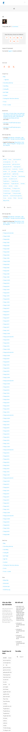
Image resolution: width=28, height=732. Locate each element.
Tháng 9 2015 (6, 358)
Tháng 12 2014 (6, 377)
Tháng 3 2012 (6, 465)
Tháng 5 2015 (6, 368)
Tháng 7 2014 (6, 393)
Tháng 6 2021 (6, 270)
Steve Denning (22, 176)
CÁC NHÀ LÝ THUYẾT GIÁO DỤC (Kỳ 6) (11, 122)
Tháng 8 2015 (6, 362)
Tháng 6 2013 (6, 427)
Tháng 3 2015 (6, 371)
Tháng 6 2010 (6, 531)
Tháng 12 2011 (6, 475)
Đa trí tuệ (20, 198)
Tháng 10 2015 (6, 355)
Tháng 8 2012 (6, 456)
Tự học (4, 198)
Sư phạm (5, 95)
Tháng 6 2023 (6, 245)
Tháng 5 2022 (6, 267)
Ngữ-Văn (7, 79)
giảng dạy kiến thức (7, 166)
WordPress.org (6, 589)
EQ (15, 161)
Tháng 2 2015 (6, 374)
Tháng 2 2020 (6, 274)
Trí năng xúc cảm (16, 188)
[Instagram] (9, 67)
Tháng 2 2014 (6, 409)
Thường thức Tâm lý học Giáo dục (11, 98)
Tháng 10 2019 (6, 280)
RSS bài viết (6, 583)
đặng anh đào (6, 200)
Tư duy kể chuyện (7, 193)
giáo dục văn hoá (16, 164)
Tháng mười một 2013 (8, 415)
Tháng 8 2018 (6, 299)
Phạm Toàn (14, 176)
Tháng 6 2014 (6, 396)
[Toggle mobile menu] (25, 2)
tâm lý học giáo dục (16, 190)
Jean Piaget (5, 92)
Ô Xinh (14, 198)
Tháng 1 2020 (6, 277)
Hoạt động (5, 86)
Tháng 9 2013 (6, 421)
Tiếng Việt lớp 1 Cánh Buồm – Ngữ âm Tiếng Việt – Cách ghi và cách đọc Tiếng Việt (14, 138)
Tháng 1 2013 (6, 443)
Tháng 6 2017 (6, 314)
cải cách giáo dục (7, 161)
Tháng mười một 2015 (8, 352)
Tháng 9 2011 (6, 484)
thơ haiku (23, 183)
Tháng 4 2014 (6, 402)
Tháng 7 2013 (6, 424)
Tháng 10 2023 (6, 236)
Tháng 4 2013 (6, 434)
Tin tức (4, 101)
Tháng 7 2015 (6, 365)
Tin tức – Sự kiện (7, 104)
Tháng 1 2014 (6, 412)
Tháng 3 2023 (6, 255)
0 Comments (15, 26)
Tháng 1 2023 (6, 258)
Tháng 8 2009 (6, 534)
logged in (10, 51)
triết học (5, 186)
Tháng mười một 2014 (8, 380)
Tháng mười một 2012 (8, 449)
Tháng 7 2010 (6, 528)
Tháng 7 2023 (6, 242)
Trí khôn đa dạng (6, 188)
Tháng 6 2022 (6, 264)
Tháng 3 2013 (6, 437)
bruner (9, 159)
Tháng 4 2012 (6, 462)
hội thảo (5, 171)
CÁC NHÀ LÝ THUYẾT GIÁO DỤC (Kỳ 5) (11, 127)
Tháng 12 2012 (6, 446)
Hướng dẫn (6, 89)
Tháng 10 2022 (6, 261)
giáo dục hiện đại (6, 164)
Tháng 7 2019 (6, 289)
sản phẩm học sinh (13, 178)
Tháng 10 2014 (6, 383)
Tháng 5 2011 (6, 497)
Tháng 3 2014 (6, 405)
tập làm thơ (5, 195)
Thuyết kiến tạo (14, 181)
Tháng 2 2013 (6, 440)
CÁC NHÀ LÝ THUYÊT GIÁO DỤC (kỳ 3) (20, 643)
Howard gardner (17, 166)
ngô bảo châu (15, 173)
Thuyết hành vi (6, 181)
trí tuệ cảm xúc (6, 190)
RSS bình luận (6, 586)
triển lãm (11, 186)
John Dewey (20, 171)
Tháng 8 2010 (6, 525)
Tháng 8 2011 (6, 487)
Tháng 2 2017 (6, 327)
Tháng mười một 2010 (8, 515)
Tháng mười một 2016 (8, 336)
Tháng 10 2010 (6, 519)
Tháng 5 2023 (6, 248)
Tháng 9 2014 (6, 387)
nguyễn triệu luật (6, 173)
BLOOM (5, 159)
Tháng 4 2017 (6, 321)
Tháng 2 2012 (6, 468)
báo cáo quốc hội (17, 159)
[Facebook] (4, 67)
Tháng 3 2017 (6, 324)
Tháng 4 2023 (6, 252)
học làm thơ (14, 169)
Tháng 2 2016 (6, 346)
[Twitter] (14, 67)
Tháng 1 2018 (6, 302)
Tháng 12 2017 (6, 305)
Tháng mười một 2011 (8, 478)
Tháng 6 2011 (6, 493)
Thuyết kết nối (6, 183)
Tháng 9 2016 (6, 339)
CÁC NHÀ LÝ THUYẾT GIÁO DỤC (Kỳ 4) (20, 637)
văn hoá (10, 198)
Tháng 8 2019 (6, 286)
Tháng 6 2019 (6, 292)
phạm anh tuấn (6, 176)
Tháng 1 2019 (6, 296)
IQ (9, 171)
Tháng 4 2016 (6, 343)
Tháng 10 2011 (6, 481)
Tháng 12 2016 (6, 333)
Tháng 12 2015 (6, 349)
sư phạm (5, 178)
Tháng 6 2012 (6, 459)
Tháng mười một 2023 (8, 233)
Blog (4, 76)
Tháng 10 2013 (6, 418)
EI (3, 665)
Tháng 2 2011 (6, 506)
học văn (21, 169)
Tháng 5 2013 (6, 431)
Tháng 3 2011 (6, 503)
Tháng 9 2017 (6, 308)
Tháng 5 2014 (6, 399)
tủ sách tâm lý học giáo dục (16, 195)
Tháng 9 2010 (6, 522)
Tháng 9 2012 (6, 453)
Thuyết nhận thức (15, 183)
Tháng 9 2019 (6, 283)
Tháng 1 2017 (6, 330)
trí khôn (16, 186)
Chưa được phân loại (8, 83)
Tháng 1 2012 (6, 471)
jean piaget (14, 171)
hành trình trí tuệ (6, 169)
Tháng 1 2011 (6, 509)
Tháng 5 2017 (6, 318)
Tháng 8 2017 (6, 311)
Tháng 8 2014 (6, 390)
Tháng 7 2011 (6, 490)
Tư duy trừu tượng (17, 193)
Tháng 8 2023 (6, 239)
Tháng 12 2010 (6, 512)
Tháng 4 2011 (6, 500)
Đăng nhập (5, 580)
